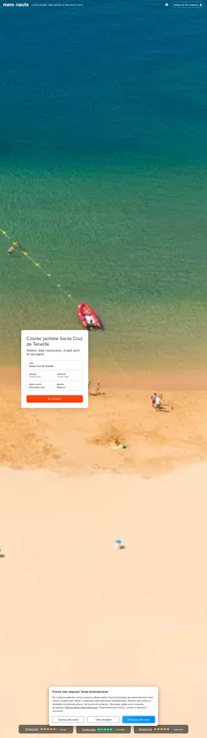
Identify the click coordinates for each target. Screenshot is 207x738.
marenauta (15, 4)
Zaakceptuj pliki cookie (138, 719)
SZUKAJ (56, 399)
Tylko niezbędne (103, 719)
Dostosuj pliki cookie (68, 719)
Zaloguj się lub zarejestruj (186, 4)
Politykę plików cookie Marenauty (81, 707)
